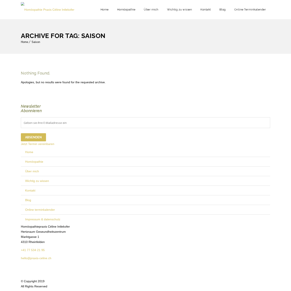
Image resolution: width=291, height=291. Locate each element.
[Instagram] (145, 267)
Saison (36, 42)
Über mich (151, 9)
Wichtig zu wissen (179, 9)
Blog (222, 9)
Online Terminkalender (250, 9)
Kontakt (205, 9)
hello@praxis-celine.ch (36, 258)
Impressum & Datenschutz (42, 219)
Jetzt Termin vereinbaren (37, 144)
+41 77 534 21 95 (33, 250)
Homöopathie (126, 9)
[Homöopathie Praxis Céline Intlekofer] (47, 9)
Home (105, 9)
